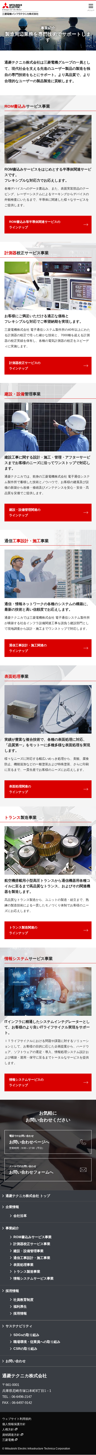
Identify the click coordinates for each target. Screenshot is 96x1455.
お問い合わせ (16, 1361)
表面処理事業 (23, 1265)
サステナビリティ (19, 1326)
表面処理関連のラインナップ (20, 789)
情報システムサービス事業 (33, 1278)
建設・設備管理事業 (28, 1251)
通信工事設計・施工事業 (31, 1258)
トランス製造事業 (26, 1271)
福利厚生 (20, 1306)
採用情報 (12, 1291)
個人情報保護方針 (13, 1424)
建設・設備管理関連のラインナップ (24, 512)
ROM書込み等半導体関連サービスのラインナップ (34, 224)
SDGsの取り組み (26, 1335)
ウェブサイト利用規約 (16, 1418)
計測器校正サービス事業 (31, 1244)
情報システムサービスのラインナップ (26, 1082)
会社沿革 (20, 1216)
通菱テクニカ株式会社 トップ (28, 1196)
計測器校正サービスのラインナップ (24, 365)
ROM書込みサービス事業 (32, 1237)
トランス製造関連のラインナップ (23, 930)
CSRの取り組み (25, 1348)
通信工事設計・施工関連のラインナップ (28, 648)
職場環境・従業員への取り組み (36, 1342)
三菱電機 (8, 1439)
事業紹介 (12, 1228)
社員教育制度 (23, 1300)
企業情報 (12, 1207)
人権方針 (8, 1429)
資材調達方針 (11, 1434)
